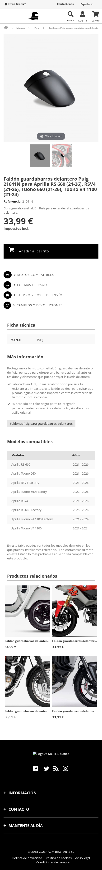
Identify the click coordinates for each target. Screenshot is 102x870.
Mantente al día (26, 825)
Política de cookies (59, 858)
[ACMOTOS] (33, 16)
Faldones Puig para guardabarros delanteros (41, 423)
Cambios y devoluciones (40, 305)
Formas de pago (32, 285)
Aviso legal (82, 858)
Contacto (19, 809)
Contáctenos (65, 4)
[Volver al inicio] (9, 28)
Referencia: (13, 201)
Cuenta (82, 20)
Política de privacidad (27, 858)
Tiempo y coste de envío (39, 295)
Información (23, 793)
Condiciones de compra (53, 862)
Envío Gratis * (17, 4)
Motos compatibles (35, 275)
